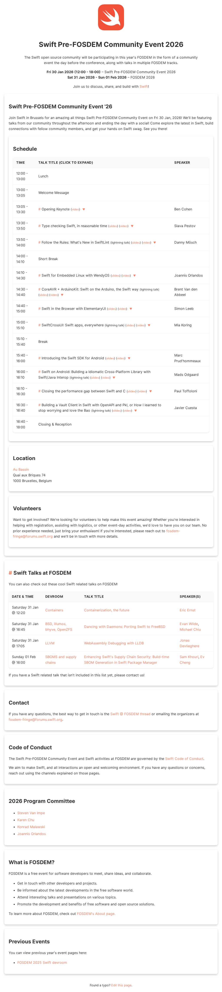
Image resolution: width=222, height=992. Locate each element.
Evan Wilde (189, 624)
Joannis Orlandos (31, 834)
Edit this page (121, 985)
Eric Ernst (188, 610)
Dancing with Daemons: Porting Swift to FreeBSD (124, 626)
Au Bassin (21, 469)
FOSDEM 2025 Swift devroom (42, 962)
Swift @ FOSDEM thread (130, 714)
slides (113, 226)
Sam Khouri (189, 657)
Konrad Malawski (31, 827)
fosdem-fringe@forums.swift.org (35, 719)
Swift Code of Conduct (184, 758)
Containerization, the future (106, 610)
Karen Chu (25, 820)
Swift (144, 86)
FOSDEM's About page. (96, 913)
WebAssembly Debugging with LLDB (114, 643)
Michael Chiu (190, 629)
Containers (54, 610)
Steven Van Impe (31, 813)
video (75, 209)
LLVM (49, 643)
